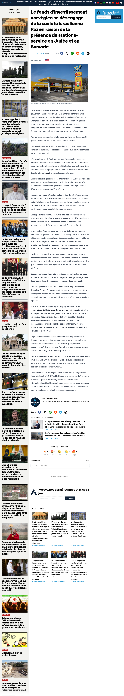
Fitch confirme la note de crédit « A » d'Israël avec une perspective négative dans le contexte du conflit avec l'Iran (13, 398)
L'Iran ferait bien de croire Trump (12, 654)
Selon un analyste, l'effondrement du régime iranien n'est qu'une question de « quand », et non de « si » (14, 623)
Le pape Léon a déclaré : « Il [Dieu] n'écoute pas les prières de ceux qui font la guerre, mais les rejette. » (14, 210)
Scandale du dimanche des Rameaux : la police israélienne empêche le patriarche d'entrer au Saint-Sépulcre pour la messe (14, 548)
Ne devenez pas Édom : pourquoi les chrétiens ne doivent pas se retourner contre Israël (14, 686)
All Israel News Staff (37, 54)
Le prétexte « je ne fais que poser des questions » (14, 326)
